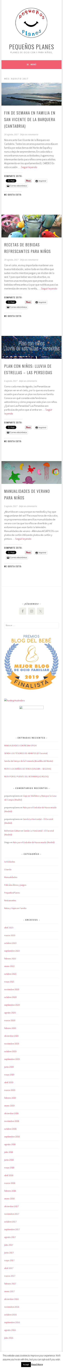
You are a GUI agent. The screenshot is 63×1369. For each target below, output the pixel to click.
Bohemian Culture (12, 830)
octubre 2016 (10, 1314)
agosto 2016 (10, 1330)
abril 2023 (8, 927)
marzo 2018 (9, 1183)
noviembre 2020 (11, 989)
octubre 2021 (10, 973)
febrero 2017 (10, 1283)
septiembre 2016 (12, 1322)
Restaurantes (10, 900)
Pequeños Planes (31, 46)
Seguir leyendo (29, 167)
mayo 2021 (9, 981)
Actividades (9, 861)
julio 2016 (8, 1337)
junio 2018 (9, 1159)
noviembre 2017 (11, 1213)
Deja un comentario (29, 134)
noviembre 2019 (11, 1043)
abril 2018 (8, 1175)
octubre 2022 (10, 943)
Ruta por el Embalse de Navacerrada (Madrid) (34, 842)
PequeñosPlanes (12, 892)
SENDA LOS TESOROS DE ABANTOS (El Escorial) (26, 753)
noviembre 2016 (11, 1306)
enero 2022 (9, 966)
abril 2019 (8, 1082)
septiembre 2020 (12, 1004)
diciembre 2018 (11, 1113)
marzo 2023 (9, 935)
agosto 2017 (10, 1237)
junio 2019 (9, 1066)
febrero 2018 (10, 1190)
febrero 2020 (10, 1028)
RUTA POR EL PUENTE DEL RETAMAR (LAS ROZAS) (26, 776)
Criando (7, 869)
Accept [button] (26, 1364)
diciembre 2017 (11, 1206)
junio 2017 (9, 1252)
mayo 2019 (9, 1074)
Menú (33, 64)
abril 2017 (8, 1268)
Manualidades (10, 877)
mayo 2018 (9, 1167)
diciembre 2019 (11, 1035)
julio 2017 (8, 1244)
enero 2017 (9, 1291)
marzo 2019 (9, 1090)
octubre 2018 (10, 1128)
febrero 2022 (10, 958)
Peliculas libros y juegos (15, 885)
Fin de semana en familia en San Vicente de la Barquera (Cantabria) (29, 119)
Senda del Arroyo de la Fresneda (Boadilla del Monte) (28, 761)
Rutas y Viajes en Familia (15, 908)
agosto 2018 (10, 1144)
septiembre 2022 (12, 950)
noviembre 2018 (11, 1121)
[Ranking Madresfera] (14, 700)
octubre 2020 (10, 997)
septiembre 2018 (12, 1136)
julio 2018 (8, 1152)
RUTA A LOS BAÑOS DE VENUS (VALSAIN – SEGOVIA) (27, 768)
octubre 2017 (10, 1221)
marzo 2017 (9, 1275)
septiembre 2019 (12, 1059)
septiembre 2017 (12, 1229)
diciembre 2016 (11, 1299)
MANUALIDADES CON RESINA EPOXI (20, 745)
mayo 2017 (9, 1260)
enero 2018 (9, 1198)
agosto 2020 (10, 1012)
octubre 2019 (10, 1051)
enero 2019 (9, 1105)
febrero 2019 (10, 1097)
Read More (37, 1364)
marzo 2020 (9, 1020)
